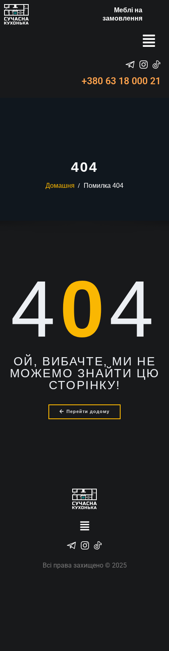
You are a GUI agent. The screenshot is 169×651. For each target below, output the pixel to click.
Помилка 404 (103, 185)
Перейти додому (88, 411)
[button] (149, 42)
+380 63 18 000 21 (121, 81)
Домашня (60, 185)
